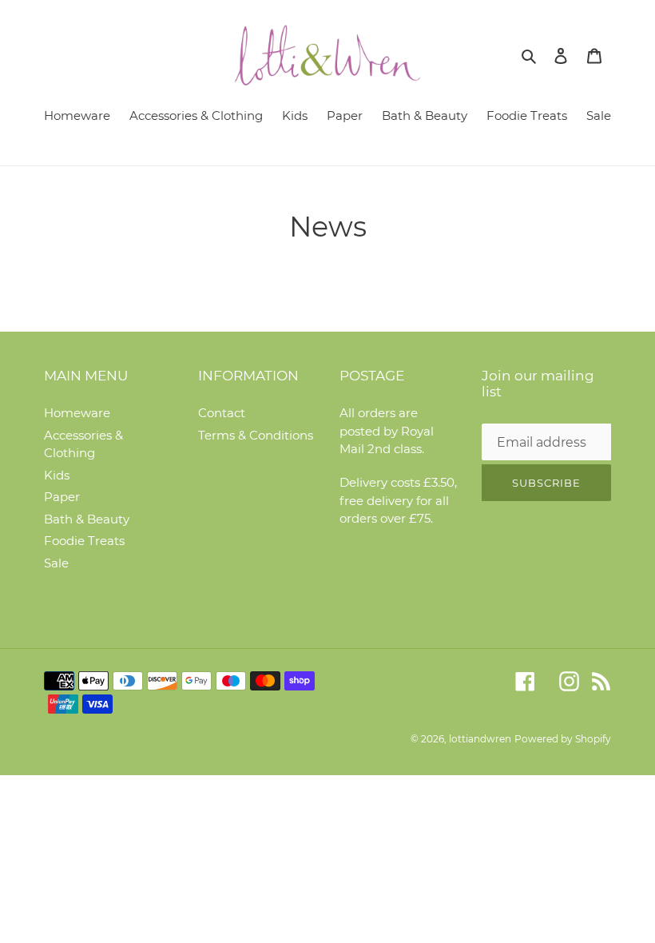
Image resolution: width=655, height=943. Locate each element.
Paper (62, 496)
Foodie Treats (84, 540)
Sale (56, 563)
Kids (56, 475)
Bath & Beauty (86, 519)
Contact (221, 412)
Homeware (77, 412)
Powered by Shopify (562, 739)
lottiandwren (480, 739)
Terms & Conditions (255, 435)
